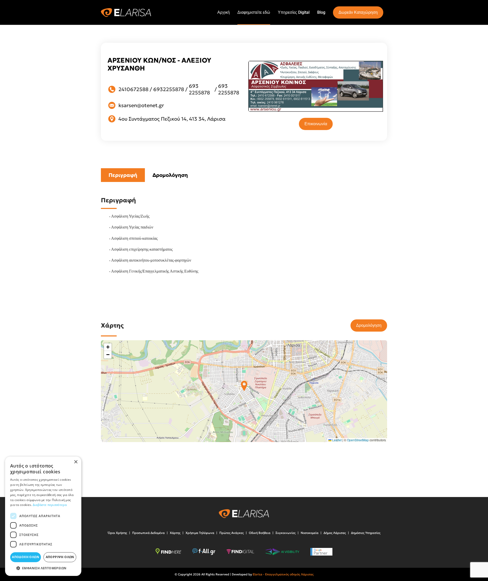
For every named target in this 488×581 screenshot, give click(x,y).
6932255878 (168, 89)
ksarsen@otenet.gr (141, 105)
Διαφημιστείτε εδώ (253, 12)
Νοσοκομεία (309, 533)
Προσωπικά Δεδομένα (148, 533)
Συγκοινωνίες (286, 533)
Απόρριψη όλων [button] (60, 557)
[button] (244, 386)
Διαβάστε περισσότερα (50, 505)
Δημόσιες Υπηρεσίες (365, 533)
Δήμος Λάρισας (335, 533)
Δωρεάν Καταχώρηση (358, 12)
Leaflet (336, 440)
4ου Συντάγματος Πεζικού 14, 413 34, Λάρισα (171, 119)
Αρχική (223, 12)
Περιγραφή (123, 175)
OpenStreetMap (358, 440)
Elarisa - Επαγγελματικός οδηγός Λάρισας (283, 574)
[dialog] (43, 516)
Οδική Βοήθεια (259, 533)
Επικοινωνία (315, 123)
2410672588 (133, 89)
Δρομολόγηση (170, 175)
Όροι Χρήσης (117, 533)
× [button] (76, 462)
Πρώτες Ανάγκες (231, 533)
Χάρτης (175, 533)
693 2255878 (199, 89)
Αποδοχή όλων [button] (25, 557)
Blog (321, 12)
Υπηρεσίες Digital (294, 12)
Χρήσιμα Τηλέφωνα (200, 533)
